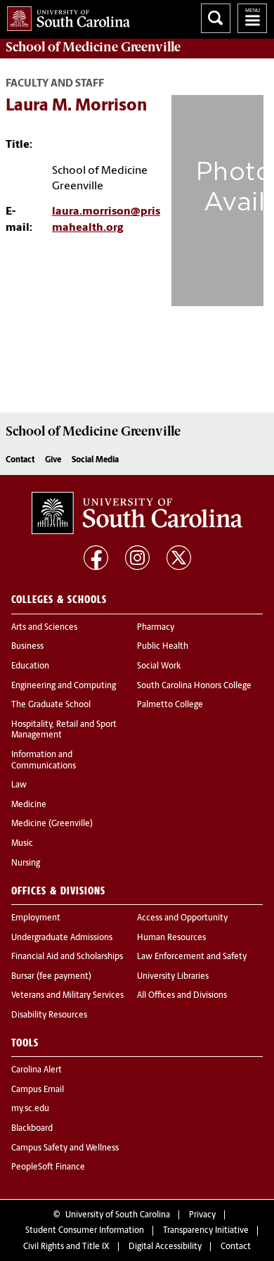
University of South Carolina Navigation (252, 18)
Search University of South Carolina (215, 18)
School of (93, 47)
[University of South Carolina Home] (65, 16)
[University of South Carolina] (137, 513)
